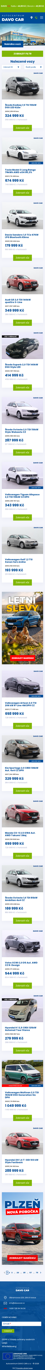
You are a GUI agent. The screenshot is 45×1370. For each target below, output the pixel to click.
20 (18, 1272)
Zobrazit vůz (22, 127)
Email (6, 1324)
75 (37, 1272)
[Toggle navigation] (41, 17)
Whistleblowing (9, 1346)
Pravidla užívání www (24, 1368)
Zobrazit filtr (23, 53)
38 (24, 1272)
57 (31, 1272)
